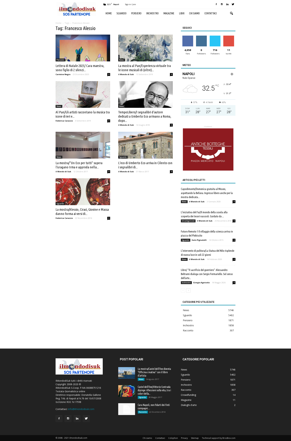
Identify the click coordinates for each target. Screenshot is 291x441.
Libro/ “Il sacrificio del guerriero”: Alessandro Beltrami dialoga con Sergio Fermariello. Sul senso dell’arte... (207, 274)
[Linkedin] (227, 4)
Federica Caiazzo (64, 120)
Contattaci (210, 13)
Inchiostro (152, 13)
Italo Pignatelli (199, 240)
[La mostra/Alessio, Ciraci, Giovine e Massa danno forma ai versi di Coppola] (83, 191)
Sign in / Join (130, 4)
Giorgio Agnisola (201, 282)
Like (188, 37)
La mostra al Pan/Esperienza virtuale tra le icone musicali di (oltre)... (144, 68)
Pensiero (136, 13)
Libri (181, 13)
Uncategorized (188, 221)
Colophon (173, 438)
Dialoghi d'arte (189, 405)
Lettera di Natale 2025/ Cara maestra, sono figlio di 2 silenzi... (80, 68)
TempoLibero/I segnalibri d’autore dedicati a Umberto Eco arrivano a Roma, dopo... (144, 116)
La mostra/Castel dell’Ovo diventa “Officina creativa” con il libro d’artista (154, 372)
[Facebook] (216, 4)
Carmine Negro (63, 74)
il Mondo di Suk (126, 74)
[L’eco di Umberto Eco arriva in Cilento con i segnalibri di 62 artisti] (145, 145)
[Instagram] (221, 4)
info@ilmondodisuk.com (81, 409)
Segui (201, 37)
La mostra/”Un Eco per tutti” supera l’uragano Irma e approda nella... (79, 165)
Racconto (188, 330)
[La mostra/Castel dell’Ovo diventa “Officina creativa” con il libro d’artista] (126, 373)
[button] (231, 13)
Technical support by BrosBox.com (218, 438)
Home (108, 13)
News (121, 60)
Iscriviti (228, 37)
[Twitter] (232, 4)
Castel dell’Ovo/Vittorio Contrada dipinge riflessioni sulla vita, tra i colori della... (154, 390)
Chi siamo (194, 13)
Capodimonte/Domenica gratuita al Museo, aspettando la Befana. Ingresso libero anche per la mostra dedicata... (207, 193)
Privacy (184, 438)
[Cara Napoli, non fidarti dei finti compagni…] (126, 409)
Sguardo (121, 13)
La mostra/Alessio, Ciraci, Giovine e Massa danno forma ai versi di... (82, 211)
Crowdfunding (188, 394)
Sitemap (195, 438)
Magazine (168, 13)
